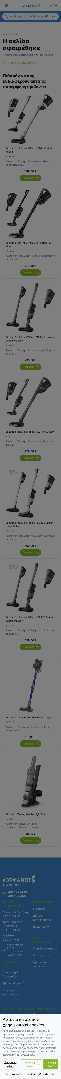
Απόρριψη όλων (10, 1064)
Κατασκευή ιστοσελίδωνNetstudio (30, 1074)
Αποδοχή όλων (51, 1064)
